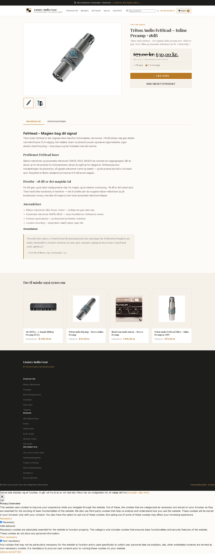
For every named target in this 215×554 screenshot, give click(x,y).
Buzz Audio (28, 434)
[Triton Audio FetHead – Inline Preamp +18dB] (28, 103)
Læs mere (143, 492)
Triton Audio (137, 25)
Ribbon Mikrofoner (31, 384)
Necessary (8, 522)
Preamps (27, 389)
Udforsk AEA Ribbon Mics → (127, 3)
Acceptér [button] (132, 492)
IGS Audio (27, 444)
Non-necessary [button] (8, 537)
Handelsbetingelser (32, 457)
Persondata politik (198, 485)
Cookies (211, 485)
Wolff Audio (28, 428)
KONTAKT (117, 11)
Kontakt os (28, 473)
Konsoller (27, 400)
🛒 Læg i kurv (161, 76)
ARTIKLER (96, 11)
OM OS (107, 11)
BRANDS (85, 11)
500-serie (27, 405)
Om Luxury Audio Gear (33, 452)
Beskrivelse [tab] (33, 121)
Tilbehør (27, 410)
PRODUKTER (72, 11)
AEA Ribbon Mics (31, 418)
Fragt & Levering (30, 462)
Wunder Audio (29, 439)
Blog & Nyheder (30, 478)
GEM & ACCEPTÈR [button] (10, 552)
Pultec (26, 423)
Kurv (185, 10)
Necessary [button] (6, 518)
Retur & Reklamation (32, 468)
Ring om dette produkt (161, 84)
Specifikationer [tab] (56, 121)
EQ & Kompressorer (32, 394)
